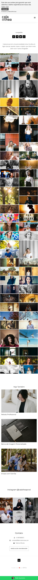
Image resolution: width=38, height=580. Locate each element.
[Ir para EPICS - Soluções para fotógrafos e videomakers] (19, 568)
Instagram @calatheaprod (19, 490)
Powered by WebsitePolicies (8, 11)
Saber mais (5, 7)
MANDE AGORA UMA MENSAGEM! (19, 548)
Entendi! (5, 9)
